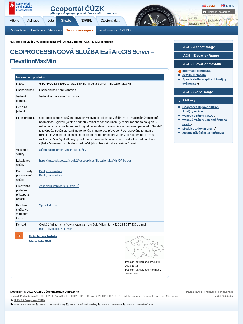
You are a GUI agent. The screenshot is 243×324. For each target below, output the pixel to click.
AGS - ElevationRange (201, 55)
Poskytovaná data (50, 171)
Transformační (107, 30)
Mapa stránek (194, 291)
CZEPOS (126, 30)
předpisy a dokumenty (197, 128)
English (230, 5)
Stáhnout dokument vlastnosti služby (62, 150)
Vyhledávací (19, 30)
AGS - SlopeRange (198, 92)
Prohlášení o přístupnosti (218, 291)
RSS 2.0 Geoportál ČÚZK (29, 300)
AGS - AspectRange (199, 47)
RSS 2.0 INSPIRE (112, 304)
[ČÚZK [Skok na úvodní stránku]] (21, 8)
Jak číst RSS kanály (166, 296)
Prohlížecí (38, 30)
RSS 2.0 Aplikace (24, 304)
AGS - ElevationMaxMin (202, 64)
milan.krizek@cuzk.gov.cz (55, 229)
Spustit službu (48, 205)
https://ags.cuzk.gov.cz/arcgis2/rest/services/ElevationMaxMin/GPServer (85, 160)
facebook (148, 296)
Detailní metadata (43, 236)
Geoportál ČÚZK (83, 10)
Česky (211, 5)
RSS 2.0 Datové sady (52, 304)
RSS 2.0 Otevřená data (140, 304)
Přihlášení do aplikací (219, 11)
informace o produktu (196, 71)
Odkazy (189, 100)
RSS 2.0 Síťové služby (83, 304)
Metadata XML (40, 241)
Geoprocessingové (79, 30)
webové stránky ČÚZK (198, 115)
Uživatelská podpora (129, 296)
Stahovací (55, 30)
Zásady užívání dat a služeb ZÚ (203, 132)
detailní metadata (194, 75)
